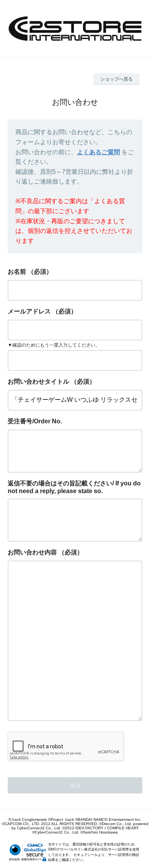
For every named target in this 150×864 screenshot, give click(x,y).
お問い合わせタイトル (38, 381)
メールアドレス (29, 311)
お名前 (17, 271)
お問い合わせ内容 (32, 552)
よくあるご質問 (98, 152)
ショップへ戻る (116, 79)
